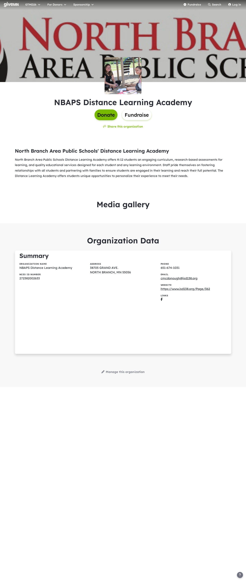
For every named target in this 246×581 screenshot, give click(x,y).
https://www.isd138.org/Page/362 (185, 289)
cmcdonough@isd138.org (179, 278)
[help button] (240, 575)
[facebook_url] (161, 299)
